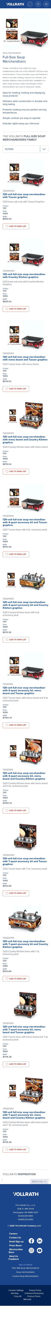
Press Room (15, 1245)
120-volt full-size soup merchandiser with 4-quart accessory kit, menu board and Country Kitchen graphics (24, 776)
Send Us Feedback (14, 1258)
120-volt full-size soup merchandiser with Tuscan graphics (24, 196)
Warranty (27, 1299)
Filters (9, 149)
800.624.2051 (27, 1219)
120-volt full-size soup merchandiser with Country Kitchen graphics (24, 276)
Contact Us (15, 1237)
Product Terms (33, 1296)
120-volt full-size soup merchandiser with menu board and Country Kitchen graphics (25, 439)
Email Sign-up (16, 1241)
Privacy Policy (35, 1290)
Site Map (15, 1293)
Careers (13, 1233)
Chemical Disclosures (34, 1293)
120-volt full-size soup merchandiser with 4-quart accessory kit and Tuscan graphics (25, 522)
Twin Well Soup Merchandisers (25, 1268)
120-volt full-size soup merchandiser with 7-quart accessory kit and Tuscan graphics (25, 861)
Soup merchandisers (25, 1272)
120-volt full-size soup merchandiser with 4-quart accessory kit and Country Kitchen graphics (25, 605)
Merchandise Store (16, 1251)
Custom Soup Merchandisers (25, 1276)
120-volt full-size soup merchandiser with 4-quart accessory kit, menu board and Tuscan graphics (24, 690)
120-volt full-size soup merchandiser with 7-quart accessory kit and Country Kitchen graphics (25, 944)
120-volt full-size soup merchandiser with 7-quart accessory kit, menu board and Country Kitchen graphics (24, 1115)
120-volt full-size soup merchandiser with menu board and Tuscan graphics (25, 358)
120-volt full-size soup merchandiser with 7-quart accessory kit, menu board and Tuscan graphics (24, 1029)
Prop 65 (17, 1296)
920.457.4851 (27, 1216)
